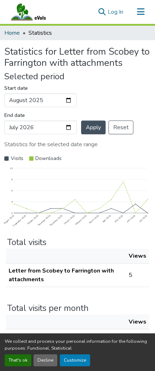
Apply (93, 127)
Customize (75, 360)
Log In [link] (115, 12)
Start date (16, 88)
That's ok (18, 360)
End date (14, 115)
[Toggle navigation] (140, 12)
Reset (121, 127)
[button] (35, 12)
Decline (45, 360)
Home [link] (12, 33)
